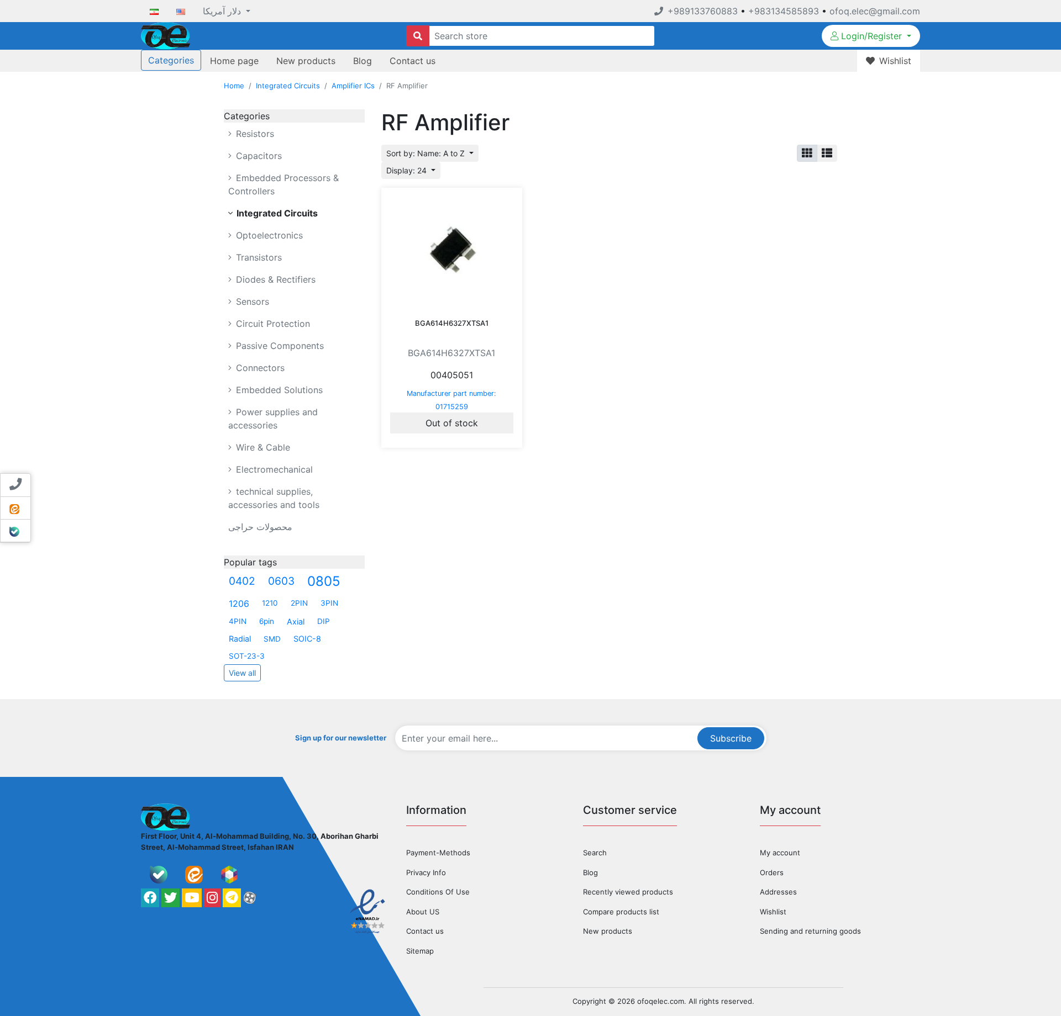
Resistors (253, 133)
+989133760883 (703, 11)
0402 (242, 581)
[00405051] (451, 250)
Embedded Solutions (278, 389)
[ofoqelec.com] (165, 34)
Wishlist (773, 911)
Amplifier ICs (353, 85)
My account (780, 852)
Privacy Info (426, 872)
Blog (362, 60)
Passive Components (278, 345)
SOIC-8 (307, 638)
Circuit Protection (271, 323)
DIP (323, 621)
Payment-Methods (438, 852)
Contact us (412, 60)
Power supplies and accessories (273, 418)
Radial (240, 638)
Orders (772, 872)
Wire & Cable (261, 447)
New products (305, 60)
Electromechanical (273, 469)
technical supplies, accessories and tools (273, 498)
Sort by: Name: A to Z (426, 153)
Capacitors (257, 155)
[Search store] (417, 35)
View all (242, 673)
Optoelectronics (268, 235)
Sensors (251, 301)
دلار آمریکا (223, 11)
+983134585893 (783, 11)
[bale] (158, 874)
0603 (281, 581)
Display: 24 (407, 170)
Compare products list (621, 911)
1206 (239, 603)
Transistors (257, 257)
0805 (323, 581)
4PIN (237, 621)
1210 (270, 603)
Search (595, 852)
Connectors (259, 367)
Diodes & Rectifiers (274, 279)
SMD (272, 638)
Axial (295, 621)
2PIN (299, 603)
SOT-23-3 (247, 656)
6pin (266, 621)
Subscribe (731, 738)
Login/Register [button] (871, 35)
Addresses (778, 891)
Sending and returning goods (810, 931)
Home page (234, 60)
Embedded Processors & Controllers (283, 184)
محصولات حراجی (260, 526)
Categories (171, 60)
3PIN (329, 603)
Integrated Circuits (288, 85)
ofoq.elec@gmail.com (874, 11)
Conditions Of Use (438, 891)
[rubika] (229, 874)
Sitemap (420, 950)
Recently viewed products (628, 891)
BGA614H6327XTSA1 (452, 323)
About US (422, 911)
